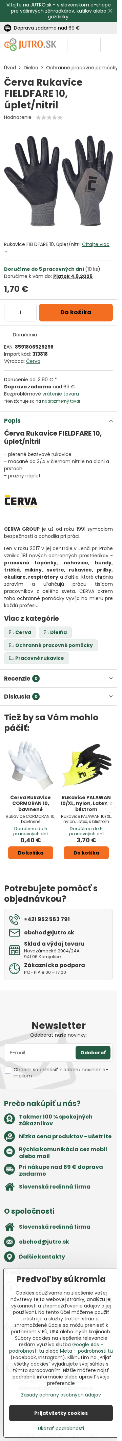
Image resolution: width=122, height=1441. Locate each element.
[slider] (49, 117)
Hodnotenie (18, 117)
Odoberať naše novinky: (58, 1035)
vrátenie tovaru (60, 393)
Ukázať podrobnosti (61, 1428)
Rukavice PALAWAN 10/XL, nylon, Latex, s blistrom (86, 803)
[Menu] (109, 45)
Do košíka (75, 312)
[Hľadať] (75, 45)
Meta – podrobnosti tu (86, 1351)
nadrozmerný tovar (61, 401)
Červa (33, 361)
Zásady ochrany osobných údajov (61, 1394)
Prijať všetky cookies (61, 1413)
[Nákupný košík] (92, 45)
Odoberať (93, 1052)
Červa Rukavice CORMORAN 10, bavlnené (30, 803)
